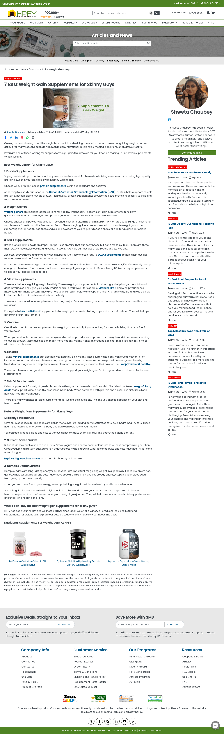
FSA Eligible (189, 672)
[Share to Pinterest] (23, 137)
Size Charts (189, 677)
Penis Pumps (174, 377)
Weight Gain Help (13, 78)
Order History (82, 666)
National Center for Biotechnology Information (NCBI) (82, 192)
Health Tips (189, 666)
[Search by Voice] (151, 13)
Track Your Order (84, 656)
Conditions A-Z (152, 60)
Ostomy (53, 22)
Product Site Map (31, 687)
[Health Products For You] (22, 13)
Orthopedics (89, 22)
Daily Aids (131, 22)
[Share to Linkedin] (18, 137)
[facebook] (99, 721)
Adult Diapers (174, 274)
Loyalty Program (139, 666)
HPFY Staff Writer (179, 177)
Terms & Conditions (85, 672)
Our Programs (142, 650)
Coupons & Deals (192, 656)
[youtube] (124, 721)
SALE (211, 22)
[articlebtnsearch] (112, 48)
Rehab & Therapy (192, 22)
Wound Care (17, 22)
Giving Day (135, 661)
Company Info (35, 650)
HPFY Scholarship (139, 672)
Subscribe (64, 624)
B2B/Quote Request (85, 687)
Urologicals (36, 22)
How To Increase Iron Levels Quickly (189, 172)
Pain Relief (173, 218)
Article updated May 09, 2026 (82, 132)
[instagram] (107, 721)
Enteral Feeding (111, 22)
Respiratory (70, 22)
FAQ (184, 682)
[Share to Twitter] (12, 137)
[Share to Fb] (7, 137)
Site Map (26, 677)
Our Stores (27, 666)
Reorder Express (83, 661)
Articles (187, 661)
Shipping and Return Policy (89, 677)
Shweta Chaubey (16, 132)
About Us (26, 656)
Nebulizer (172, 326)
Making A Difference (177, 167)
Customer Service (90, 650)
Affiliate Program (139, 677)
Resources (192, 650)
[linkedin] (116, 721)
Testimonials (29, 672)
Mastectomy (170, 22)
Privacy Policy (29, 682)
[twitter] (91, 721)
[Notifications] (208, 12)
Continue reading (191, 152)
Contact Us (179, 12)
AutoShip (134, 682)
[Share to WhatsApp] (28, 137)
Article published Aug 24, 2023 (45, 132)
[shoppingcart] (213, 12)
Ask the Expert (191, 687)
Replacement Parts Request (91, 682)
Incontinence (149, 22)
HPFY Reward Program (142, 656)
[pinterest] (133, 721)
